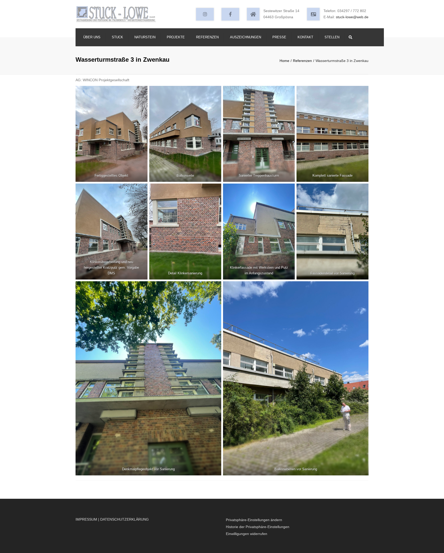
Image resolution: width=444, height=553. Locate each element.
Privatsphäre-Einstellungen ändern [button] (254, 520)
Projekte (176, 37)
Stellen (332, 37)
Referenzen (207, 37)
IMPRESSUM (86, 519)
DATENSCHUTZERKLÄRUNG (124, 519)
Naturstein (144, 37)
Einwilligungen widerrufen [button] (246, 534)
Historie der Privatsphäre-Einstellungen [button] (257, 527)
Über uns (91, 37)
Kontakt (305, 37)
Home (284, 61)
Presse (279, 37)
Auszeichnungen (245, 37)
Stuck (117, 37)
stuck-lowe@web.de (352, 17)
